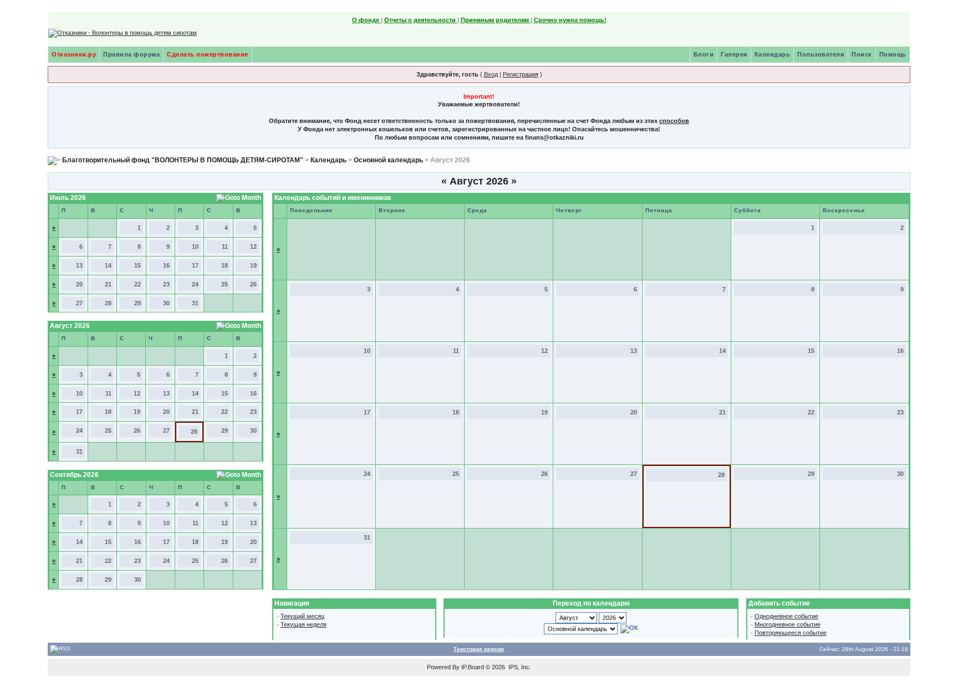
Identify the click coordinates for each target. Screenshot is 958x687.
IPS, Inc (518, 667)
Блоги (704, 54)
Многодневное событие (788, 624)
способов (674, 120)
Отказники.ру (74, 54)
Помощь (892, 54)
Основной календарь (388, 160)
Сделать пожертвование (207, 54)
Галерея (734, 54)
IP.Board (472, 667)
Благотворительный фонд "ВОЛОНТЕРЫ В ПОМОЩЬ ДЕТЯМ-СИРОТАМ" (182, 160)
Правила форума (131, 54)
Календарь (773, 54)
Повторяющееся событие (791, 632)
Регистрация (520, 74)
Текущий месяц (302, 616)
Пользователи (820, 54)
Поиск (862, 54)
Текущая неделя (304, 624)
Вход (491, 74)
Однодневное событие (786, 616)
